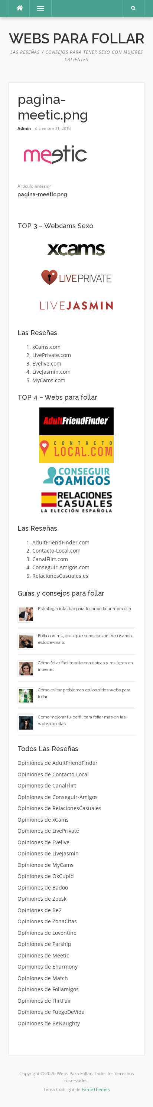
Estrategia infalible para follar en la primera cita (84, 608)
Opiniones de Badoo (42, 887)
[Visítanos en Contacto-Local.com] (76, 449)
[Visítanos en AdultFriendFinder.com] (76, 421)
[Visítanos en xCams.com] (76, 250)
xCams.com (46, 346)
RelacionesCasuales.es (60, 575)
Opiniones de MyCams (45, 864)
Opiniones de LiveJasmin (48, 853)
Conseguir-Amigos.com (60, 567)
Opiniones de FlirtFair (44, 1000)
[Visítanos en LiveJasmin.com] (76, 306)
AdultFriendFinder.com (60, 542)
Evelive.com (46, 363)
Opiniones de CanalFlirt (46, 785)
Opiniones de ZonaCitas (47, 921)
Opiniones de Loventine (46, 932)
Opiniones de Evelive (43, 842)
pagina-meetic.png (42, 194)
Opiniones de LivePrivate (48, 830)
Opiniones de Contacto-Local (53, 774)
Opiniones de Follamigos (48, 989)
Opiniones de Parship (44, 943)
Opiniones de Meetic (43, 955)
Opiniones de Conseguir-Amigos (57, 796)
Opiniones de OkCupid (45, 876)
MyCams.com (48, 380)
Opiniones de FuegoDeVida (51, 1011)
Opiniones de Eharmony (47, 966)
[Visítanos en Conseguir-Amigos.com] (76, 476)
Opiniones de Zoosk (41, 898)
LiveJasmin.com (51, 371)
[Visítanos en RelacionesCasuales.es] (76, 502)
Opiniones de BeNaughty (48, 1023)
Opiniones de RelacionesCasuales (59, 808)
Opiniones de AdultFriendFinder (57, 762)
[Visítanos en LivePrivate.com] (76, 278)
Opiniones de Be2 (39, 910)
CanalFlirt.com (50, 559)
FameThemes (96, 1089)
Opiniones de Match (42, 978)
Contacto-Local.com (56, 550)
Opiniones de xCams (43, 819)
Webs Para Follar (76, 38)
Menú (37, 8)
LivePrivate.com (51, 354)
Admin (24, 128)
